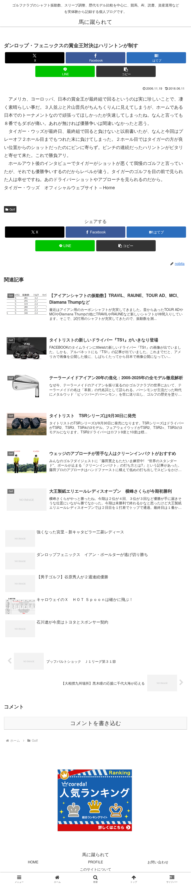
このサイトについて (95, 869)
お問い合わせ (157, 861)
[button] (126, 71)
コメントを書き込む (95, 723)
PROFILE (95, 861)
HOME (33, 861)
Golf (12, 209)
